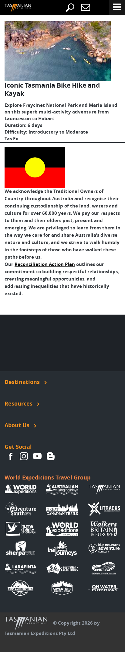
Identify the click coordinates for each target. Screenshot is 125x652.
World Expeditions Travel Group (47, 477)
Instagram (24, 456)
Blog (51, 456)
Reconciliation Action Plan (45, 264)
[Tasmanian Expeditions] (13, 8)
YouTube (37, 456)
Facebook (11, 456)
